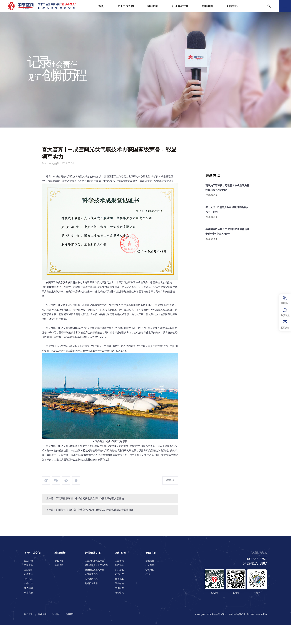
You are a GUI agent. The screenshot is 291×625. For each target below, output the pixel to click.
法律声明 (42, 614)
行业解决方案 (180, 6)
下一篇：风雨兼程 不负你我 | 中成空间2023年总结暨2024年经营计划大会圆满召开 (89, 509)
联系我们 (70, 614)
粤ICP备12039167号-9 (257, 614)
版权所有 (28, 614)
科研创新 (152, 6)
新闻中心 (232, 6)
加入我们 (56, 614)
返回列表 (170, 480)
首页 (101, 6)
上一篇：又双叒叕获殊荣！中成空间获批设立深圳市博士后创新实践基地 (85, 498)
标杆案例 (207, 6)
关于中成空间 (125, 6)
